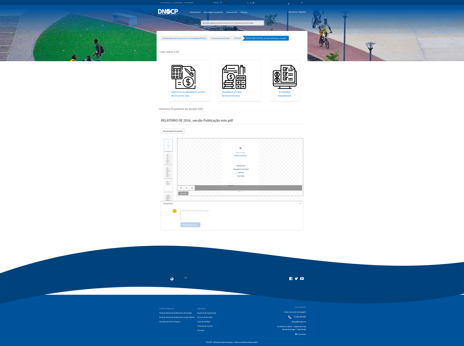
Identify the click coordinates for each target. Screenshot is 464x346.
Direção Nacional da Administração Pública (177, 317)
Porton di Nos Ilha (204, 317)
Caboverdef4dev (203, 321)
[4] (168, 185)
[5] (168, 199)
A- (248, 3)
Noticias (244, 12)
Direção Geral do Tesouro (169, 321)
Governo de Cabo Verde (206, 313)
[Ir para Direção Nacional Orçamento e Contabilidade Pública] (168, 12)
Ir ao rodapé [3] (188, 2)
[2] (168, 158)
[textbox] (236, 214)
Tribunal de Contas (205, 326)
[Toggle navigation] (181, 12)
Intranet (200, 330)
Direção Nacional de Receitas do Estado (175, 313)
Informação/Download (172, 131)
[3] (168, 172)
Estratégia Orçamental (213, 12)
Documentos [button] (232, 12)
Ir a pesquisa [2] (177, 2)
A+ (253, 2)
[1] (168, 145)
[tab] (232, 203)
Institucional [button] (195, 12)
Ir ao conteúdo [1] (165, 2)
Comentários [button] (168, 203)
